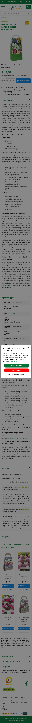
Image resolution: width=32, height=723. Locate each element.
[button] (16, 374)
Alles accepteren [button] (16, 365)
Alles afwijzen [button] (17, 370)
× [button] (28, 347)
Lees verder (14, 361)
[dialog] (16, 361)
